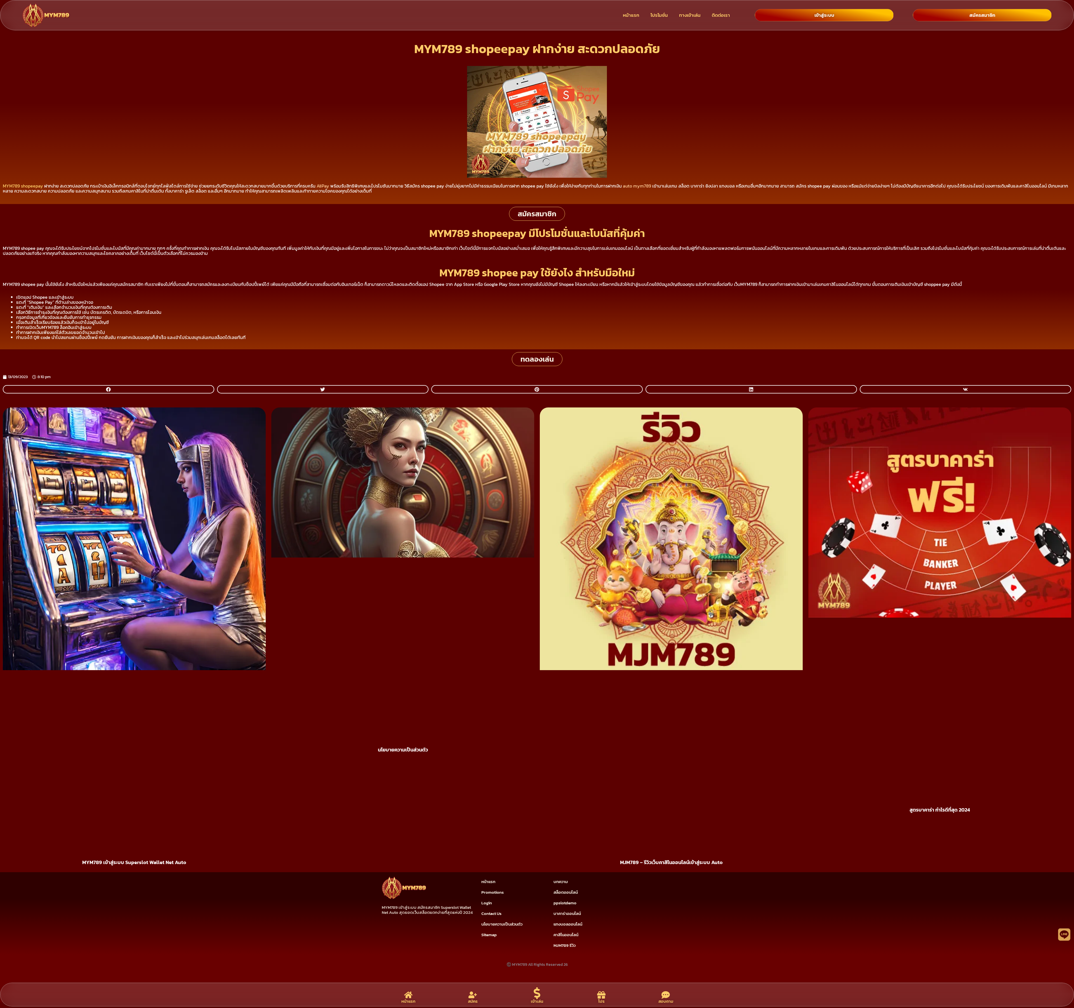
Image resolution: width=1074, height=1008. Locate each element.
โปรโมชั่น (659, 15)
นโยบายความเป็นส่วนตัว (403, 749)
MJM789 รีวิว (565, 945)
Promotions (492, 892)
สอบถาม (665, 1001)
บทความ (561, 881)
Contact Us (491, 913)
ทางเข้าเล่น (690, 15)
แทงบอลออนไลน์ (568, 924)
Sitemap (489, 934)
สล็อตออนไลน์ (566, 892)
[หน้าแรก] (408, 995)
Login (486, 903)
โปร (601, 1001)
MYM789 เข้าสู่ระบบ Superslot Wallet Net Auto (134, 862)
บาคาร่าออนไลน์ (567, 913)
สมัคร (473, 1001)
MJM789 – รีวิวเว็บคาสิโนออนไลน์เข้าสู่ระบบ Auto (671, 862)
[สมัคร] (472, 995)
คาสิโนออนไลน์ (566, 934)
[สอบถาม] (665, 995)
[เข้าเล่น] (537, 993)
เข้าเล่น (537, 1001)
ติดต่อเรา (721, 15)
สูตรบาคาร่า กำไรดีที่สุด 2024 (940, 809)
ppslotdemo (565, 903)
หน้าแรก (631, 15)
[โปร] (601, 995)
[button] (108, 389)
